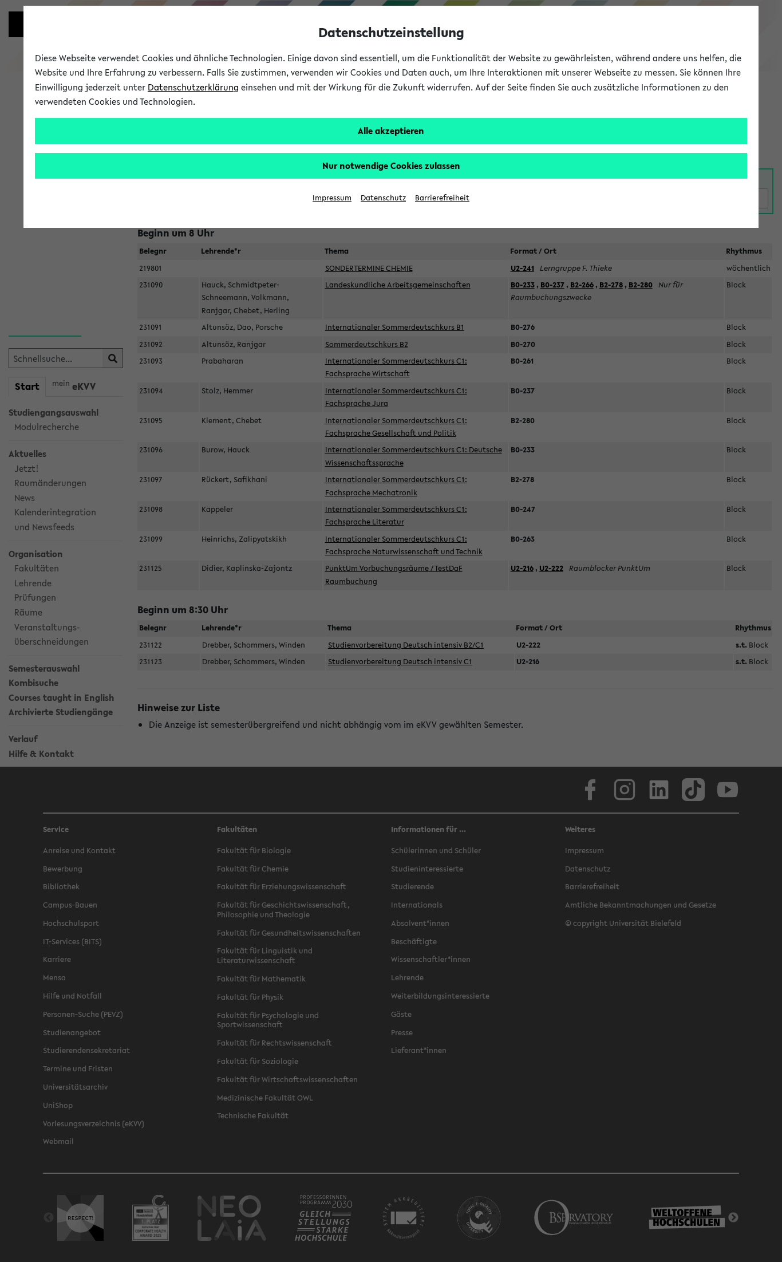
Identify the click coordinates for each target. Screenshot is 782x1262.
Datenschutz (383, 197)
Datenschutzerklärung (193, 87)
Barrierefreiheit (442, 197)
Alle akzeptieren (391, 130)
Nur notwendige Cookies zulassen (391, 165)
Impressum (332, 197)
